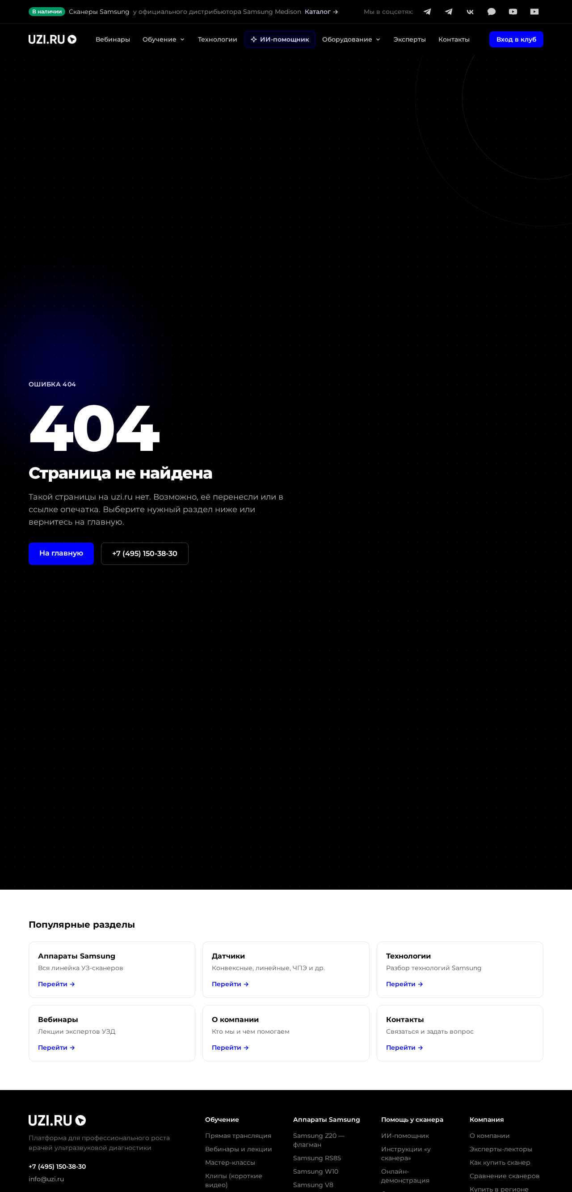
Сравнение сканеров (505, 1176)
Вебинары (113, 39)
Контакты (454, 39)
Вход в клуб (516, 39)
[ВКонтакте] (470, 12)
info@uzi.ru (46, 1179)
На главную (61, 553)
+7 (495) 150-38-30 (144, 553)
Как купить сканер (500, 1162)
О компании (490, 1136)
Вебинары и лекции (238, 1149)
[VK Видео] (534, 12)
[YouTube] (513, 12)
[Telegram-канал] (427, 12)
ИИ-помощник (284, 39)
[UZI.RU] (52, 39)
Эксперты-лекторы (501, 1149)
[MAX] (491, 12)
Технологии (217, 39)
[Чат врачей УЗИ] (449, 12)
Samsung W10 (315, 1171)
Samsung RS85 (317, 1158)
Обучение (160, 39)
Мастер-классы (230, 1162)
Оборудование (347, 39)
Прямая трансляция (238, 1136)
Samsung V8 (313, 1185)
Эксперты (410, 39)
